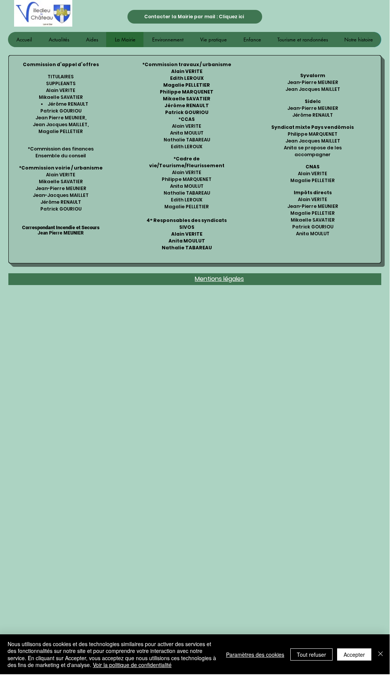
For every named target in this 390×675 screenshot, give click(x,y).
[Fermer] (380, 654)
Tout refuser (311, 654)
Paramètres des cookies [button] (255, 654)
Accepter (354, 654)
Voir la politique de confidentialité (132, 665)
